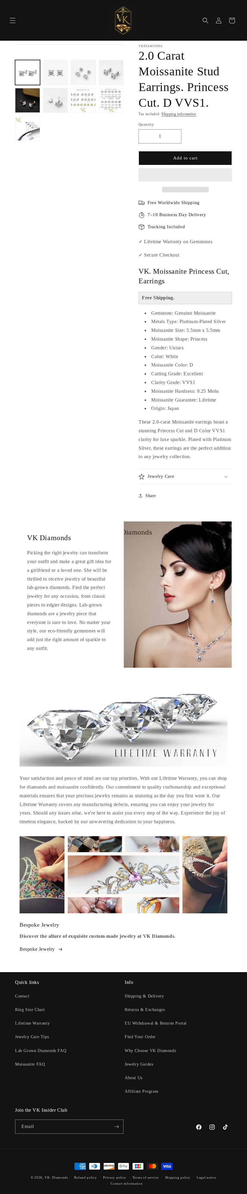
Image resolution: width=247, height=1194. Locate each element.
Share (150, 495)
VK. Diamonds (56, 1177)
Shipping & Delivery (144, 996)
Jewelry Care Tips (32, 1037)
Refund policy (85, 1177)
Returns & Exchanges (145, 1009)
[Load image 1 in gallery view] (27, 72)
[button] (185, 175)
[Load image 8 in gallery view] (111, 100)
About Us (133, 1078)
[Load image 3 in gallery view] (83, 72)
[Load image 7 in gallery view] (83, 100)
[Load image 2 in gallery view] (55, 72)
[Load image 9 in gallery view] (27, 128)
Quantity (146, 124)
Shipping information (178, 114)
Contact (22, 996)
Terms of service (146, 1177)
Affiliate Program (141, 1091)
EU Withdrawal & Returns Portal (156, 1023)
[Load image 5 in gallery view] (27, 100)
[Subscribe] (116, 1127)
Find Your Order (140, 1037)
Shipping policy (178, 1177)
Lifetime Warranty (32, 1023)
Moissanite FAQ (30, 1064)
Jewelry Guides (139, 1064)
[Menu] (12, 20)
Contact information (126, 1183)
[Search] (205, 20)
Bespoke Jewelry (37, 949)
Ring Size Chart (30, 1009)
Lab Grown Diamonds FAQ (40, 1050)
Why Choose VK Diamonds (150, 1050)
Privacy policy (114, 1177)
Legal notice (206, 1177)
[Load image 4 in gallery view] (111, 72)
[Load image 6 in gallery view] (55, 100)
